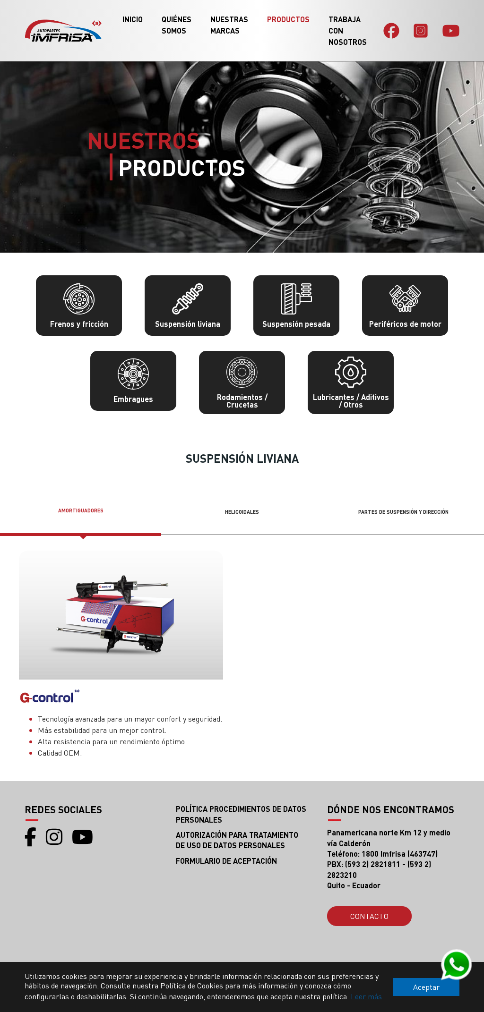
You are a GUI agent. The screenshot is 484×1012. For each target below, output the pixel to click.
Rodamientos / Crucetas (242, 400)
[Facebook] (391, 31)
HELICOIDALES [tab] (242, 512)
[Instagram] (420, 31)
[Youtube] (451, 31)
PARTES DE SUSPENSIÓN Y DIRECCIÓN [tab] (403, 512)
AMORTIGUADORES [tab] (81, 510)
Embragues (133, 399)
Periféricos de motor (405, 324)
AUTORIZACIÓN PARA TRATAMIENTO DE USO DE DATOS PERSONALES (237, 840)
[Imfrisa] (63, 30)
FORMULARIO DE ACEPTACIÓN (226, 861)
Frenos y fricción (79, 324)
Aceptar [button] (426, 987)
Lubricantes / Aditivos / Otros (351, 400)
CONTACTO (369, 916)
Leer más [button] (366, 996)
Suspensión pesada (296, 324)
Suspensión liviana (187, 324)
